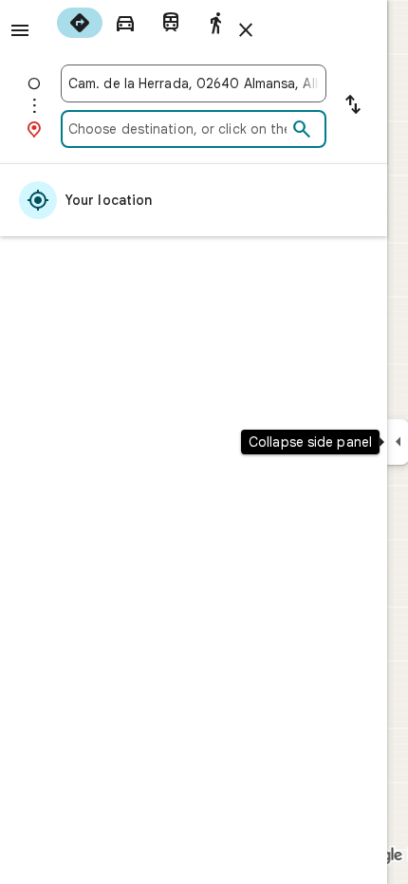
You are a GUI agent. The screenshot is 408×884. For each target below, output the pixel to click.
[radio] (79, 23)
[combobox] (193, 83)
